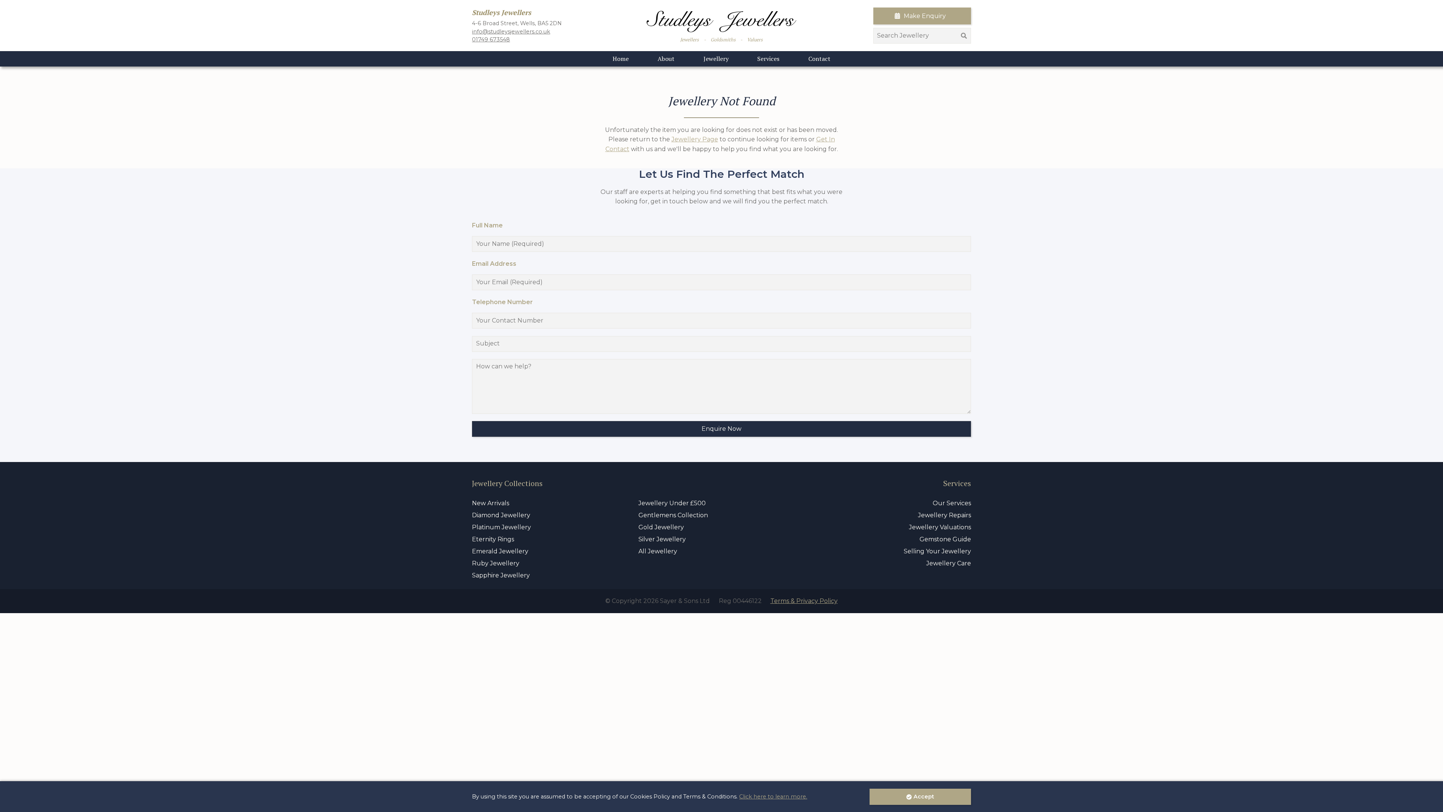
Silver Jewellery (662, 539)
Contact (819, 59)
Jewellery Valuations (940, 527)
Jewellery (716, 59)
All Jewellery (657, 551)
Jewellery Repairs (944, 515)
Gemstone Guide (945, 539)
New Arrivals (490, 503)
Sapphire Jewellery (501, 575)
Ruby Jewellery (495, 563)
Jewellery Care (948, 563)
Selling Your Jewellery (937, 551)
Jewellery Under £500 (672, 503)
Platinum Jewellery (501, 527)
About (666, 59)
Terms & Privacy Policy (804, 600)
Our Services (952, 503)
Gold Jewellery (661, 527)
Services (768, 59)
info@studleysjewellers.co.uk (511, 31)
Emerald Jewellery (500, 551)
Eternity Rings (493, 539)
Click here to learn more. (773, 796)
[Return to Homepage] (721, 21)
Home (621, 59)
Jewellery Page (695, 139)
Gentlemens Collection (673, 515)
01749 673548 (491, 39)
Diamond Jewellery (501, 515)
